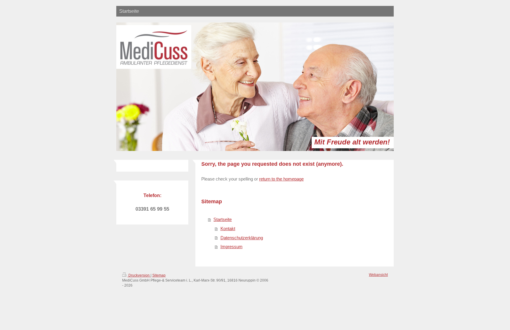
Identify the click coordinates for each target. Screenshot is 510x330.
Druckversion (139, 275)
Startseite (222, 219)
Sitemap (159, 275)
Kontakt (227, 228)
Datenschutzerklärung (241, 237)
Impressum (231, 246)
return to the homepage (281, 178)
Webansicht (378, 275)
